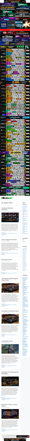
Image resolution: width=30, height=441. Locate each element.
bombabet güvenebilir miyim (11, 334)
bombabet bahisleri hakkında (5, 233)
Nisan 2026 (24, 250)
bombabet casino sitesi (24, 298)
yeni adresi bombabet (24, 352)
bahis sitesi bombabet (24, 279)
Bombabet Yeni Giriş (3, 430)
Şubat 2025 (24, 255)
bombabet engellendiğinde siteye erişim (7, 304)
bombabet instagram (23, 309)
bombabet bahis (25, 286)
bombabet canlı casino (5, 334)
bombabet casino (24, 296)
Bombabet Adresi (24, 285)
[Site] (15, 50)
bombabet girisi (25, 301)
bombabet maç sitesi (24, 311)
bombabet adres (24, 282)
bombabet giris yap (25, 303)
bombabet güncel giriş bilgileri (6, 429)
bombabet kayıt (25, 310)
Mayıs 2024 (24, 266)
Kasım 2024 (24, 259)
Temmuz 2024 (24, 264)
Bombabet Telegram (24, 322)
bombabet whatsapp (23, 333)
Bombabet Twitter (24, 328)
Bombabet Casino (6, 259)
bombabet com (6, 305)
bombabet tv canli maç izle (25, 326)
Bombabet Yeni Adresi (24, 335)
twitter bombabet (24, 350)
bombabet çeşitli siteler (24, 337)
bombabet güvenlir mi (25, 307)
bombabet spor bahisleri (25, 320)
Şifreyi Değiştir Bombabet (9, 239)
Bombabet (3, 232)
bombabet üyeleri (4, 365)
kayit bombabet (24, 348)
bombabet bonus (24, 291)
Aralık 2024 (24, 258)
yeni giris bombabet (24, 355)
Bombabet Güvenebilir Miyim (10, 311)
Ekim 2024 (24, 260)
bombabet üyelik (24, 339)
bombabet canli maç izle (25, 293)
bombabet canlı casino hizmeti (13, 233)
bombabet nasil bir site (25, 313)
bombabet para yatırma (24, 315)
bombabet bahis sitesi (24, 288)
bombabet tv (25, 324)
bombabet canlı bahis (24, 295)
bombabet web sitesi (24, 331)
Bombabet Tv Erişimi (25, 233)
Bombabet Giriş (24, 207)
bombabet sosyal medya (24, 317)
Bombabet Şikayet (24, 342)
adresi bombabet (24, 277)
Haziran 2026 (24, 249)
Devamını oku (15, 230)
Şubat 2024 (24, 270)
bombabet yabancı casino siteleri (14, 429)
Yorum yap (3, 254)
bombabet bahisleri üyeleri (10, 365)
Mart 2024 (24, 269)
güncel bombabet (25, 346)
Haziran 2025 (24, 253)
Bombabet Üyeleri (7, 341)
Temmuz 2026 (24, 248)
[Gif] (15, 82)
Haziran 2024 (24, 265)
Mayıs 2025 (24, 254)
